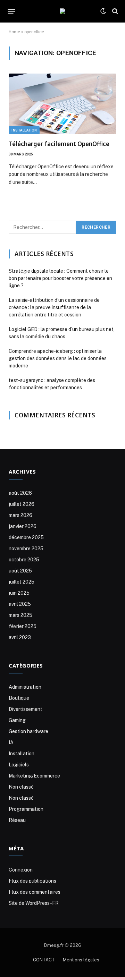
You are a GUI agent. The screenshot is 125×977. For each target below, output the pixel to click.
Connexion (21, 870)
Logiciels (19, 764)
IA (11, 742)
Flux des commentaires (34, 892)
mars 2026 (20, 515)
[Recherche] (114, 11)
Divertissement (25, 709)
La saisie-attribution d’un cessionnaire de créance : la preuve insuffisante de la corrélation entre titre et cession (54, 307)
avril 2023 (20, 637)
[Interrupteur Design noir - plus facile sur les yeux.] (103, 11)
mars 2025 (20, 615)
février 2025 (22, 626)
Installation (24, 130)
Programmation (26, 809)
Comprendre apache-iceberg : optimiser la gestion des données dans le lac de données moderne (58, 358)
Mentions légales (81, 959)
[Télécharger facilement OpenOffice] (62, 104)
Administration (25, 687)
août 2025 (20, 571)
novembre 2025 (26, 548)
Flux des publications (32, 881)
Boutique (19, 698)
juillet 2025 (21, 582)
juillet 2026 (21, 504)
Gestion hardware (28, 731)
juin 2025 (19, 593)
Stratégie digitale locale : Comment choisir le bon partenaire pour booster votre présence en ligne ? (60, 278)
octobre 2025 (24, 559)
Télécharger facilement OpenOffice (59, 144)
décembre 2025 (26, 537)
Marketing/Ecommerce (34, 776)
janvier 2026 (22, 526)
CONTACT (44, 959)
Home (14, 31)
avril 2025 (20, 604)
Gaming (17, 720)
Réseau (17, 820)
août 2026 (20, 493)
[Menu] (11, 11)
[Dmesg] (62, 11)
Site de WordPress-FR (34, 903)
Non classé (21, 787)
